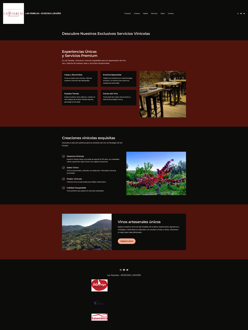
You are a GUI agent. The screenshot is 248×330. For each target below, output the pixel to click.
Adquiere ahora (126, 241)
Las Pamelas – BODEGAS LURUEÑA (43, 13)
